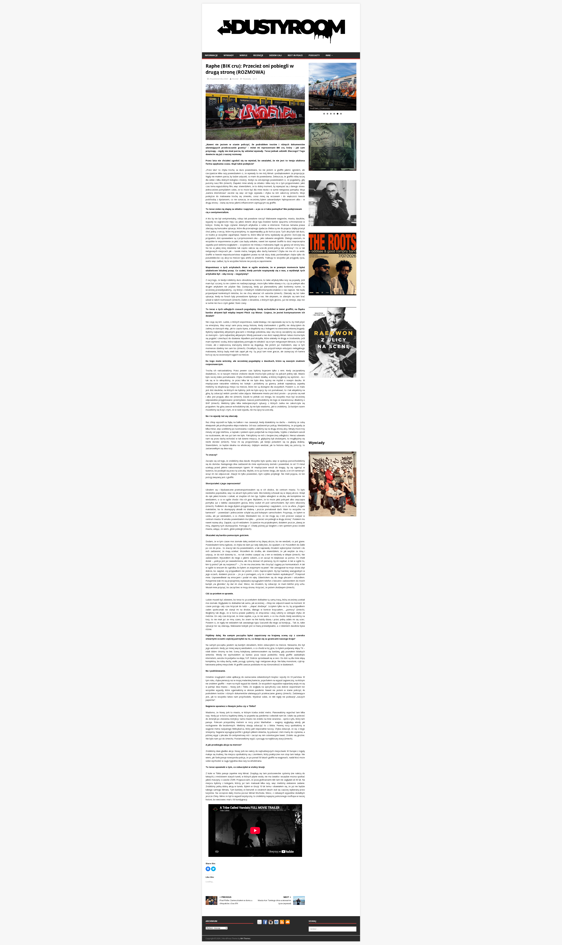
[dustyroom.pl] (281, 50)
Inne (328, 55)
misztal (235, 78)
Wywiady (229, 55)
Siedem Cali (275, 55)
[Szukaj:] (332, 929)
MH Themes (245, 938)
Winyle (243, 55)
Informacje (211, 55)
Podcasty (314, 55)
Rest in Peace (295, 55)
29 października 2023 (218, 78)
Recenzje (258, 55)
